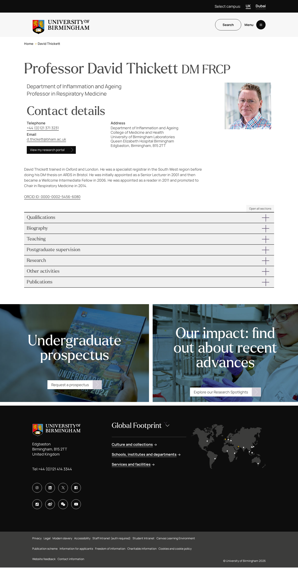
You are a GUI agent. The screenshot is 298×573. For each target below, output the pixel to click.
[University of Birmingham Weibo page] (50, 504)
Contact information (71, 559)
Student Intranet (143, 538)
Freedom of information (110, 548)
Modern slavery (62, 538)
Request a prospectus (70, 384)
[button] (149, 217)
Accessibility (82, 538)
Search (228, 25)
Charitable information (142, 548)
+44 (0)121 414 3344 (55, 468)
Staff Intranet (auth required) (111, 538)
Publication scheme (45, 548)
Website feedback (44, 559)
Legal (47, 538)
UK (248, 5)
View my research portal (47, 150)
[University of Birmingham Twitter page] (63, 488)
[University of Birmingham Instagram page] (37, 488)
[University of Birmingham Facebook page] (76, 488)
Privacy (37, 538)
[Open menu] (261, 25)
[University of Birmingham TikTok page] (37, 504)
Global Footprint (137, 426)
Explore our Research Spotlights (221, 392)
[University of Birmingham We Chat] (63, 504)
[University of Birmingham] (61, 24)
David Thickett (49, 43)
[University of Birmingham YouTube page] (76, 504)
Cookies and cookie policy (175, 548)
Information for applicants (76, 548)
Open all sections (260, 208)
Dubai (261, 5)
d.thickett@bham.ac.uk (46, 139)
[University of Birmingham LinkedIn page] (50, 488)
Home (28, 43)
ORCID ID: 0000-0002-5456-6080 (52, 196)
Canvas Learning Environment (176, 538)
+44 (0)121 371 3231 (43, 127)
